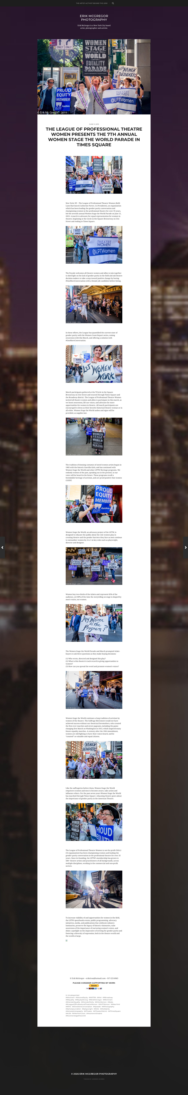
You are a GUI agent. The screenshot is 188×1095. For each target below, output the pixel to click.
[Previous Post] (2, 547)
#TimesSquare (115, 1011)
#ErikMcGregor (96, 1000)
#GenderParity (88, 1002)
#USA (69, 1013)
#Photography (108, 1007)
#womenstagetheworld (76, 1016)
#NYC (69, 1007)
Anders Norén (98, 1079)
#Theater (88, 1011)
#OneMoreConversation (82, 1007)
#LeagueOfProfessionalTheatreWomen (82, 1004)
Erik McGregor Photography (94, 17)
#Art (100, 997)
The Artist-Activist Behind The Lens (92, 3)
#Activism (71, 997)
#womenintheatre (94, 1013)
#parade (97, 1007)
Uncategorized (73, 995)
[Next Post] (185, 547)
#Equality (70, 1000)
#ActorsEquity (82, 997)
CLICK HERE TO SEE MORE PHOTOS (79, 196)
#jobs (111, 1002)
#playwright (88, 1009)
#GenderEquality (73, 1002)
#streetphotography (75, 1011)
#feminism (108, 1000)
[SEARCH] (113, 3)
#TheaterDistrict (100, 1011)
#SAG (97, 1009)
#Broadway (108, 997)
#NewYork (116, 1004)
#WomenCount (79, 1013)
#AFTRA (93, 997)
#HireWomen (101, 1002)
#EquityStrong (82, 1000)
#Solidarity (105, 1009)
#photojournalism (74, 1009)
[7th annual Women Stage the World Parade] (94, 958)
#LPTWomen (105, 1004)
